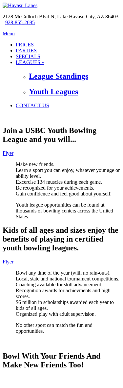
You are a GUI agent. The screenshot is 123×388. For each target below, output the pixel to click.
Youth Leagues (53, 91)
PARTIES (26, 50)
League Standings (58, 76)
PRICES (25, 44)
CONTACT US (32, 105)
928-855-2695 (20, 22)
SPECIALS (28, 56)
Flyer (8, 153)
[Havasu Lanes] (20, 5)
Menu (9, 33)
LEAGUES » (30, 62)
